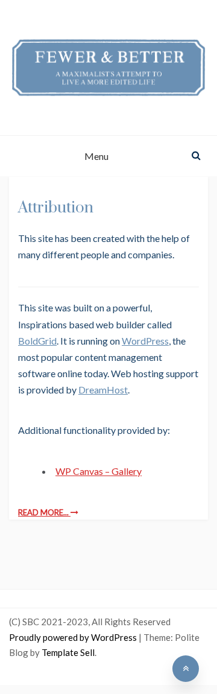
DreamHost (103, 389)
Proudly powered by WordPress (74, 637)
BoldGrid (37, 340)
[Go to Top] (185, 668)
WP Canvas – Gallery (98, 471)
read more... (44, 512)
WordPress (145, 340)
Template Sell (68, 652)
